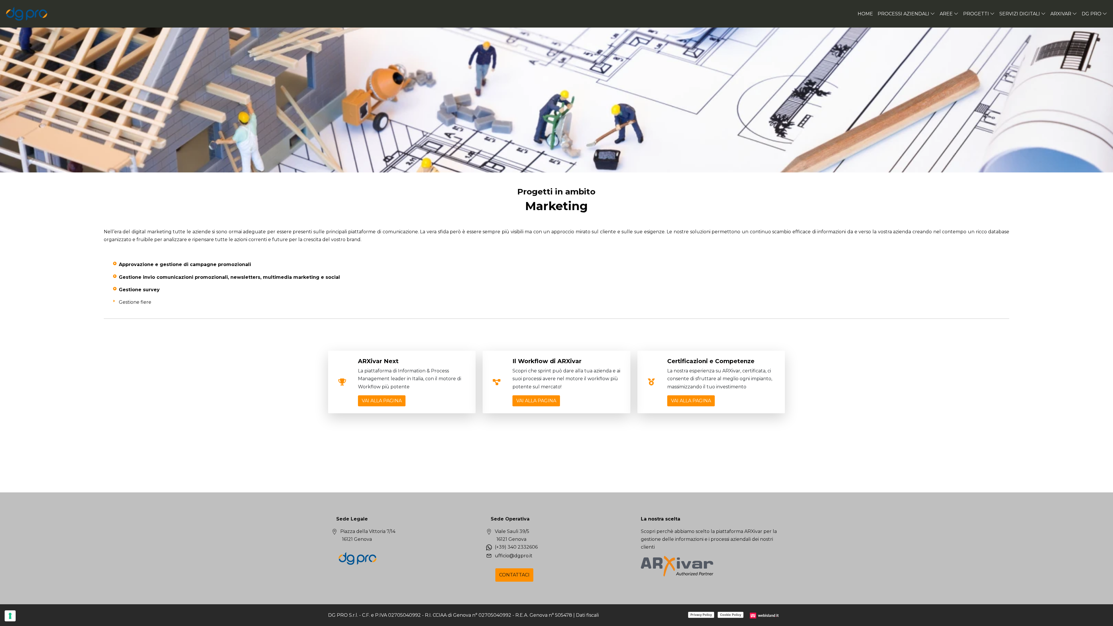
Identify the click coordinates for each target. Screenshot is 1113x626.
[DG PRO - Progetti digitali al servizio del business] (26, 14)
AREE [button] (946, 14)
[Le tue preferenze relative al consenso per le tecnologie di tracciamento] (10, 615)
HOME (865, 14)
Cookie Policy (730, 615)
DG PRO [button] (1091, 14)
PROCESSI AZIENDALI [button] (903, 14)
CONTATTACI (514, 575)
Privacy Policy (701, 615)
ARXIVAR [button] (1060, 14)
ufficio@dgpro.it (513, 555)
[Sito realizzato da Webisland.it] (765, 615)
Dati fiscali (587, 615)
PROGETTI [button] (976, 14)
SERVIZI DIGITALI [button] (1019, 14)
